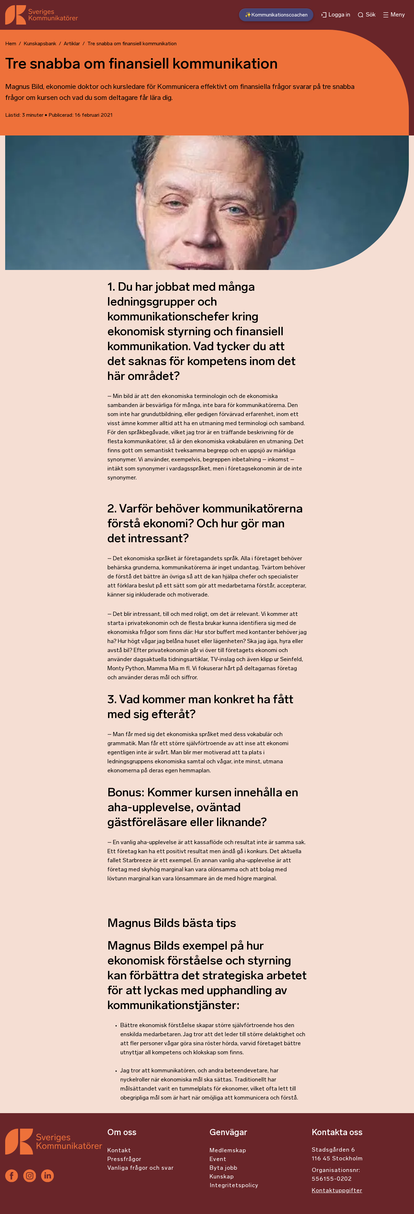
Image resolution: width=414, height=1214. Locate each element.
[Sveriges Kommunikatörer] (53, 1149)
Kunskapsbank (40, 44)
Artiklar (72, 44)
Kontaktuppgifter (337, 1191)
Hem (10, 44)
